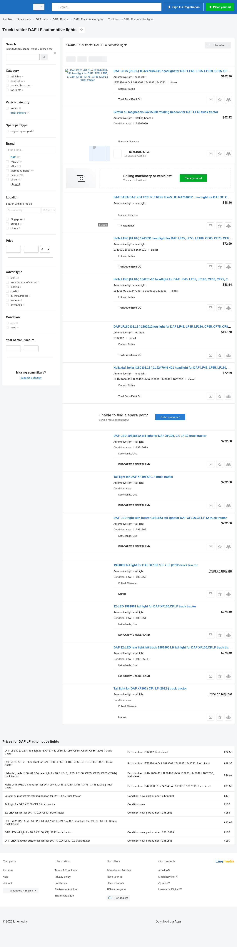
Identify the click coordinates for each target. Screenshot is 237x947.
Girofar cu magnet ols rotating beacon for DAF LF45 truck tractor (43, 795)
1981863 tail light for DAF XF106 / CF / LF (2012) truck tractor (156, 565)
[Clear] (55, 53)
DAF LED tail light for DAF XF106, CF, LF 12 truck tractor (38, 832)
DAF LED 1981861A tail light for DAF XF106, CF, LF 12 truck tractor (160, 435)
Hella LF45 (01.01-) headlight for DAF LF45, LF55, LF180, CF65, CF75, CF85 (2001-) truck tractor (58, 786)
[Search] (55, 7)
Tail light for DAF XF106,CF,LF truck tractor (143, 476)
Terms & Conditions (66, 870)
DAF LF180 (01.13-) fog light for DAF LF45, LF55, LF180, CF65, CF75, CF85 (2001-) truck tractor (58, 752)
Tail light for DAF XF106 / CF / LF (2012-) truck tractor (150, 688)
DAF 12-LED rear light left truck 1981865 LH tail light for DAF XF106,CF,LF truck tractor (174, 647)
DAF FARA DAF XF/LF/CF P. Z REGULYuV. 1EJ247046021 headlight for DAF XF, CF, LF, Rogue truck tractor (61, 822)
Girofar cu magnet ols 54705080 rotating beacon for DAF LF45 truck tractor (166, 112)
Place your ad (193, 178)
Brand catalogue (64, 895)
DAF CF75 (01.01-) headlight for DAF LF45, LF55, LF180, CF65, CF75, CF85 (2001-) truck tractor (58, 763)
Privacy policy (63, 876)
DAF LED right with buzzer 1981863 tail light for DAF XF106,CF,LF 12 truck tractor (170, 517)
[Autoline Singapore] (16, 7)
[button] (219, 99)
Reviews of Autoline (66, 889)
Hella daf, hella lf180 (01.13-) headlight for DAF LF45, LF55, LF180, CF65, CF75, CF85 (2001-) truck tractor (61, 775)
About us (8, 870)
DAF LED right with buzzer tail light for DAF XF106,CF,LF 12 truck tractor (47, 840)
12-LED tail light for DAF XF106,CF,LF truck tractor (34, 812)
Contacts (8, 882)
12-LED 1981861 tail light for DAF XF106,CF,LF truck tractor (155, 606)
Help (5, 876)
